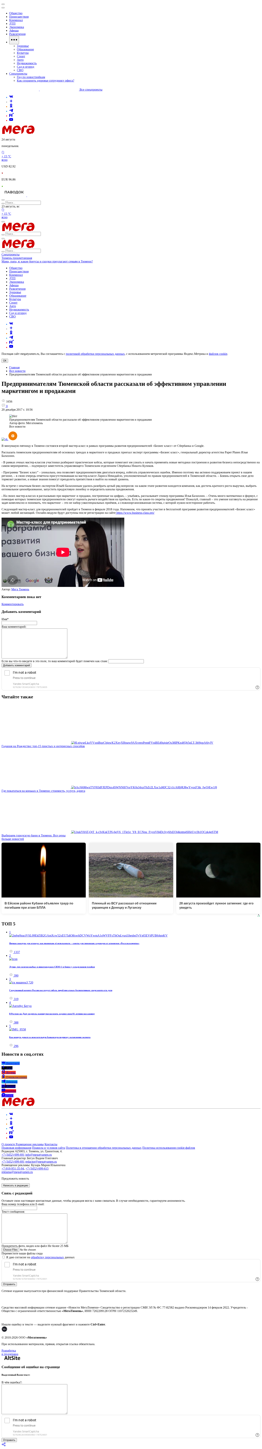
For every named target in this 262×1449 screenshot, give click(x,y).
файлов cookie (218, 353)
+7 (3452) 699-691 (13, 1154)
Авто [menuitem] (20, 59)
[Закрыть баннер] (3, 4)
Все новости (17, 371)
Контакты (50, 1144)
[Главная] (46, 133)
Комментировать (13, 604)
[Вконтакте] (11, 97)
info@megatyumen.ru (38, 1154)
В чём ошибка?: (12, 1382)
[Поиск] (3, 200)
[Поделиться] (4, 1445)
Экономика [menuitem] (16, 27)
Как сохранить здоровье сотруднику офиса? (45, 80)
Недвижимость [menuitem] (27, 63)
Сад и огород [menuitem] (25, 66)
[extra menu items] (14, 40)
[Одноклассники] (11, 106)
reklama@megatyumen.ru (17, 1172)
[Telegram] (11, 111)
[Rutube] (11, 115)
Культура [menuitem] (23, 52)
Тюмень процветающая (17, 258)
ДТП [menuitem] (12, 23)
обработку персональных (47, 1257)
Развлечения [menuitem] (17, 34)
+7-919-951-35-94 (13, 1168)
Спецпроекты (11, 254)
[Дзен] (11, 102)
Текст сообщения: (13, 1211)
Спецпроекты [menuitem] (18, 73)
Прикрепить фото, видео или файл (35, 1246)
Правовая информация (16, 1147)
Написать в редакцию (15, 1185)
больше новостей (13, 839)
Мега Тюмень (20, 589)
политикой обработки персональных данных (95, 353)
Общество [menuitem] (15, 13)
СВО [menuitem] (20, 70)
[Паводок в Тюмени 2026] (14, 195)
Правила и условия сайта (48, 1147)
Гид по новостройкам (31, 77)
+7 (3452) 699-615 (37, 1168)
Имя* (5, 619)
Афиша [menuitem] (14, 30)
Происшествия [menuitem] (19, 16)
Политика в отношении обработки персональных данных (104, 1147)
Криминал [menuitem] (16, 20)
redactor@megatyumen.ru (41, 1161)
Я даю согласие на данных (40, 1257)
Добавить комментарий (16, 665)
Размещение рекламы (30, 1144)
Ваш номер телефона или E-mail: (23, 1204)
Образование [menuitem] (25, 49)
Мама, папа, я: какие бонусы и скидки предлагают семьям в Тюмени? (47, 261)
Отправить (9, 1284)
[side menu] (3, 7)
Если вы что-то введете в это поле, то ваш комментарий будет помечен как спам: (55, 661)
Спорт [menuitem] (21, 56)
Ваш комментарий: (14, 626)
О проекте (9, 1144)
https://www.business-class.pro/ (135, 512)
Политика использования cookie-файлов (168, 1147)
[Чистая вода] (36, 195)
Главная (14, 367)
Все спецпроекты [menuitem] (91, 89)
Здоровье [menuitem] (23, 46)
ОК (5, 360)
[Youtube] (11, 120)
